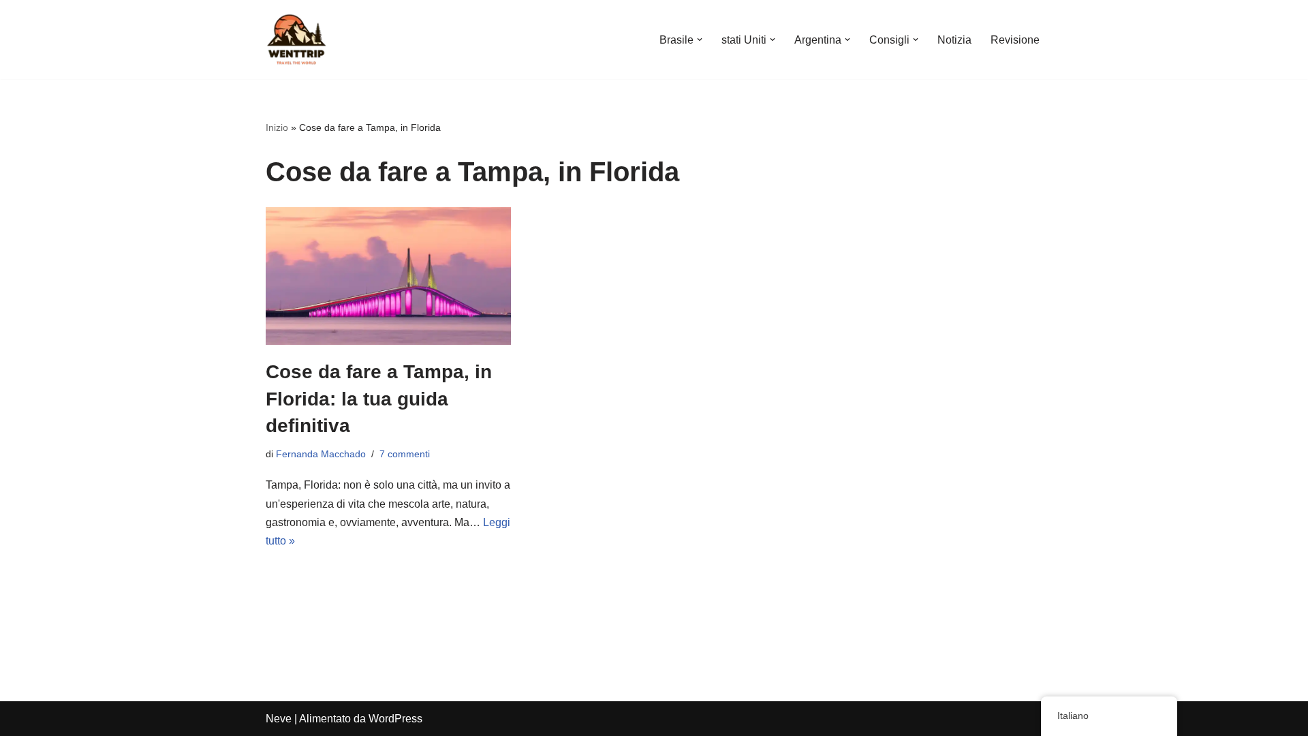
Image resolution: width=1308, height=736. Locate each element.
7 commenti (404, 453)
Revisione (1015, 40)
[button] (699, 39)
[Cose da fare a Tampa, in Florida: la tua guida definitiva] (388, 276)
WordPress (395, 718)
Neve (279, 718)
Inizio (277, 127)
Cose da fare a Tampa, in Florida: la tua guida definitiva (379, 398)
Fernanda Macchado (321, 453)
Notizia (954, 40)
